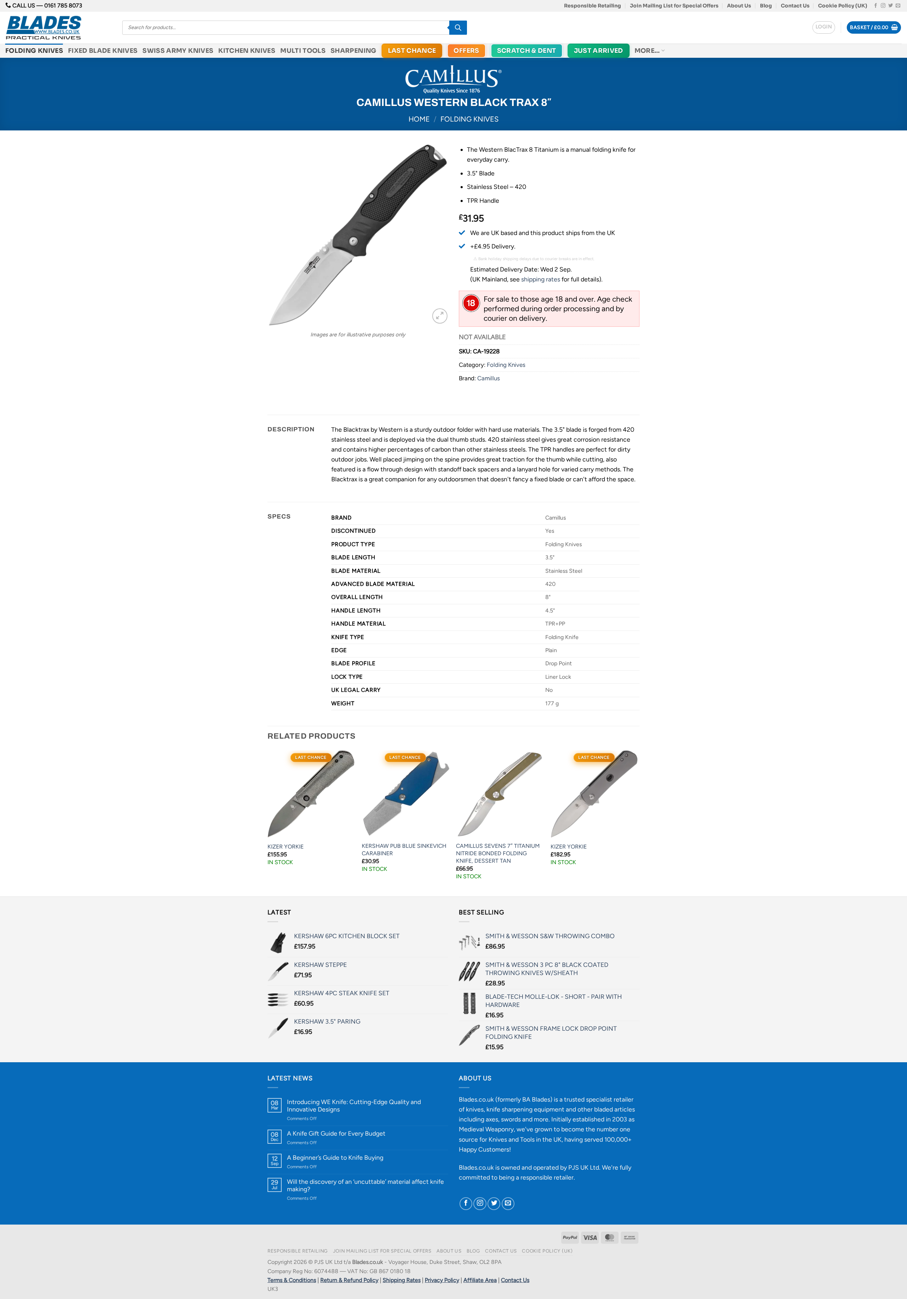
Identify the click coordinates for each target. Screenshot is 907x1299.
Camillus (488, 378)
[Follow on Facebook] (875, 6)
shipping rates (540, 279)
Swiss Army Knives (177, 51)
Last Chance (412, 51)
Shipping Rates (402, 1280)
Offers (466, 51)
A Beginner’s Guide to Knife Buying (335, 1157)
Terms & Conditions (291, 1280)
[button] (823, 27)
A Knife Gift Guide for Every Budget (336, 1133)
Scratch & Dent (526, 51)
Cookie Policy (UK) (842, 5)
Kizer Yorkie (285, 846)
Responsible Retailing (592, 5)
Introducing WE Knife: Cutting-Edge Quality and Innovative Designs (354, 1105)
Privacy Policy (442, 1280)
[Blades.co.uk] (58, 28)
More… (647, 51)
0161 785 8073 (63, 5)
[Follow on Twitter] (890, 6)
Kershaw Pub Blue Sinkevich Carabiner (404, 849)
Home (419, 119)
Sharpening (354, 51)
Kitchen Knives (246, 51)
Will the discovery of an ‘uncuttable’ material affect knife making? (365, 1185)
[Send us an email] (898, 6)
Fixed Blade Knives (102, 51)
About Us (739, 5)
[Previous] (268, 823)
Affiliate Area (480, 1280)
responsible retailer (547, 1177)
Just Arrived (598, 51)
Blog (766, 5)
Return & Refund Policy (349, 1280)
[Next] (637, 823)
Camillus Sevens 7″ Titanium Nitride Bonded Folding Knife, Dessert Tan (498, 853)
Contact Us (795, 5)
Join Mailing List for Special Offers (674, 5)
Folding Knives (34, 51)
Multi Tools (303, 51)
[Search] (458, 28)
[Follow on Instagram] (883, 6)
